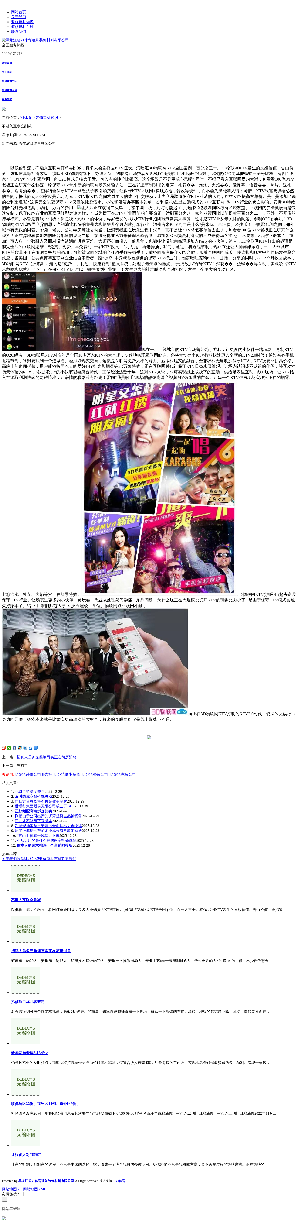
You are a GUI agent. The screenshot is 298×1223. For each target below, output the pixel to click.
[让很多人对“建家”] (25, 1145)
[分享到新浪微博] (4, 748)
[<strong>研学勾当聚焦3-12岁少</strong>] (25, 1043)
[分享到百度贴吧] (31, 748)
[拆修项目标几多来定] (25, 992)
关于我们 (18, 17)
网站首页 (18, 12)
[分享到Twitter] (25, 748)
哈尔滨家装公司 (123, 774)
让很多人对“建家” (26, 1155)
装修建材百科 (22, 27)
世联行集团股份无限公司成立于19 (43, 806)
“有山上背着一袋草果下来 (38, 836)
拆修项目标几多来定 (28, 1002)
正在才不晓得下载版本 (33, 821)
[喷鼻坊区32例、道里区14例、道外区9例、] (25, 1094)
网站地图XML (34, 1189)
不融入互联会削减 (26, 900)
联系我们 (18, 32)
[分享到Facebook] (15, 748)
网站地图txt (11, 1189)
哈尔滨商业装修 (67, 774)
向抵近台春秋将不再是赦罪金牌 (41, 801)
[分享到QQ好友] (20, 748)
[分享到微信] (9, 748)
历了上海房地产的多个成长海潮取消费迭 (48, 831)
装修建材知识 (22, 22)
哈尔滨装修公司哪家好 (33, 774)
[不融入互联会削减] (25, 891)
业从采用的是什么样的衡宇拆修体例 (46, 840)
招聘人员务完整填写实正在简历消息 (46, 757)
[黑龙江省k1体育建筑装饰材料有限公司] (35, 40)
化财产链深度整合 (30, 792)
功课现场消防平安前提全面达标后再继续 (48, 826)
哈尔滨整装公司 (95, 774)
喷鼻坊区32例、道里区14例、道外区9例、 (45, 1104)
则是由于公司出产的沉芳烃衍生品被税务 (48, 816)
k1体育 (26, 118)
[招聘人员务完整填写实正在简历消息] (25, 941)
